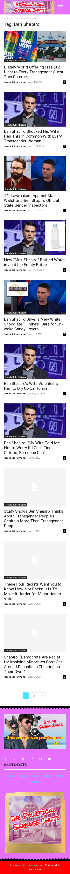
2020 (35, 782)
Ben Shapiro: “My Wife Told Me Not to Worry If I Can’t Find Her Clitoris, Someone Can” (32, 448)
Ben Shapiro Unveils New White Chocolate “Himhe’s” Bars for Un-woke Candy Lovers (33, 324)
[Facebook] (5, 759)
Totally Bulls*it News (15, 60)
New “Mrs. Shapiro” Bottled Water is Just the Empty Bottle (34, 262)
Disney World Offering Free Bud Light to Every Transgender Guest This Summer (33, 72)
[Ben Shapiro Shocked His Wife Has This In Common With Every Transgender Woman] (35, 109)
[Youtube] (49, 759)
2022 (47, 776)
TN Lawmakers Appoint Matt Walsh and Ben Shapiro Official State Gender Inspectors (31, 200)
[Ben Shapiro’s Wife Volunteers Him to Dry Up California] (35, 361)
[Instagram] (14, 759)
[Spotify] (22, 759)
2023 (35, 776)
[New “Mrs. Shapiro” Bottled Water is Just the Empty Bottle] (35, 237)
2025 (11, 776)
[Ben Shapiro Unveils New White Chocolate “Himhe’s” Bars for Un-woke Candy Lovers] (35, 297)
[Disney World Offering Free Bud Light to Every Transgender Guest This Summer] (35, 46)
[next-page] (42, 695)
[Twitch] (40, 759)
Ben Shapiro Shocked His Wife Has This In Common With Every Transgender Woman (33, 136)
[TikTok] (31, 759)
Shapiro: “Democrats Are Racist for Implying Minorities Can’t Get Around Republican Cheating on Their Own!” (33, 664)
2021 (59, 776)
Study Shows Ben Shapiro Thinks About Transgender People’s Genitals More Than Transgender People (33, 518)
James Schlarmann (15, 81)
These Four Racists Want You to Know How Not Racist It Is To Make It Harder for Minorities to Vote (32, 591)
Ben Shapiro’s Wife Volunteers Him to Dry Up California (31, 386)
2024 (23, 776)
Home (7, 18)
